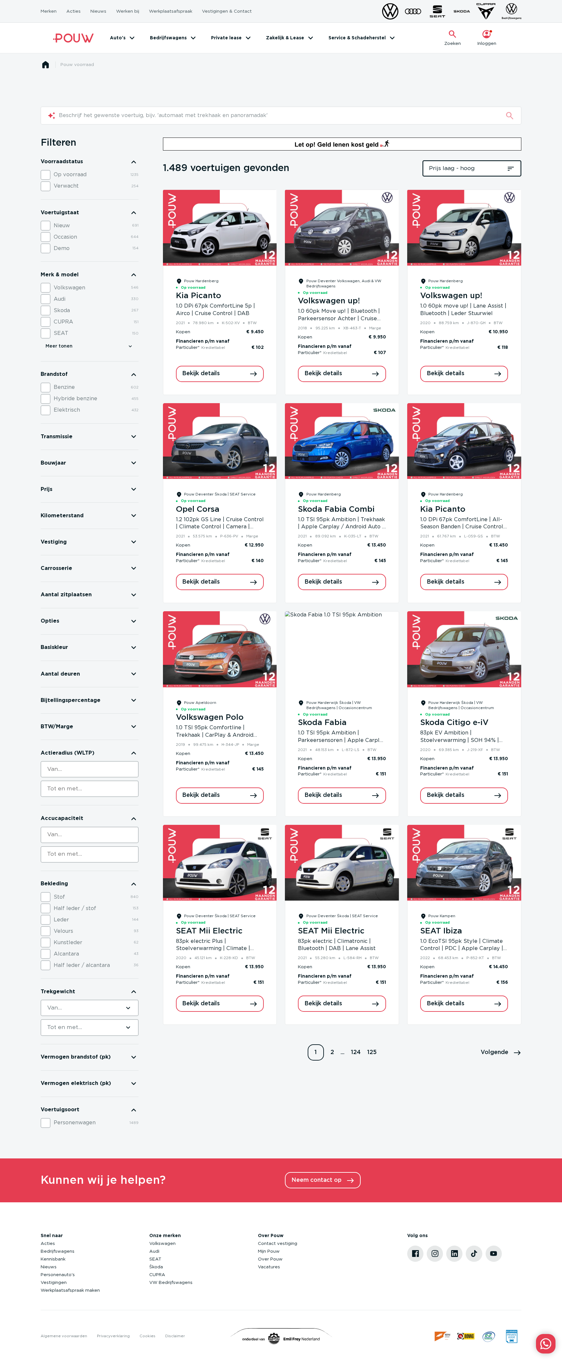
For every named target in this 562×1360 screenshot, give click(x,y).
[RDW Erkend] (443, 1336)
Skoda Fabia (322, 723)
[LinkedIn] (454, 1254)
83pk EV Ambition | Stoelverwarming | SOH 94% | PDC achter (459, 740)
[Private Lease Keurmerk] (511, 1336)
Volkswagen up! (329, 301)
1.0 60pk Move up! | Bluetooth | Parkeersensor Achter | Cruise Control (339, 319)
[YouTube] (494, 1254)
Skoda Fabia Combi (336, 509)
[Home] (73, 38)
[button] (501, 1052)
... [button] (342, 1052)
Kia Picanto (198, 296)
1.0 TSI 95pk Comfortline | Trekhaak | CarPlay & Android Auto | (214, 735)
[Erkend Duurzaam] (489, 1336)
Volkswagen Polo (210, 717)
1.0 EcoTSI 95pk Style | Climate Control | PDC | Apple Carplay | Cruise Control (461, 949)
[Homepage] (45, 65)
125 (372, 1052)
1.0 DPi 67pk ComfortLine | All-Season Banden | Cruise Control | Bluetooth (463, 527)
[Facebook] (415, 1254)
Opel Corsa (198, 509)
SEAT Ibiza (441, 931)
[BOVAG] (465, 1336)
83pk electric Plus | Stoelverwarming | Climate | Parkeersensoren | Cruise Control (219, 949)
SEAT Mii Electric (209, 931)
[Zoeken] (510, 116)
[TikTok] (474, 1254)
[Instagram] (435, 1254)
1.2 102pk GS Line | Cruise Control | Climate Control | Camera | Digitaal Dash (220, 527)
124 (356, 1052)
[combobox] (90, 769)
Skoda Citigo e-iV (454, 723)
